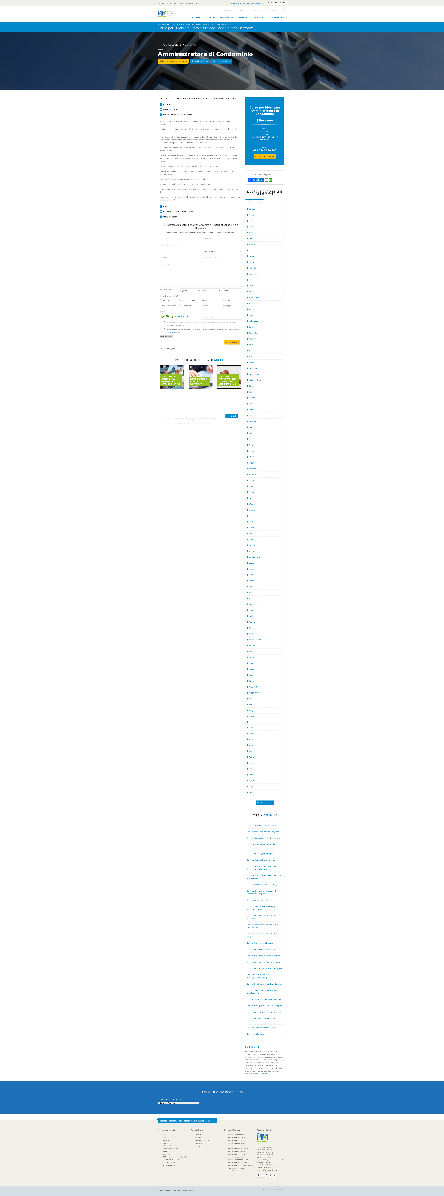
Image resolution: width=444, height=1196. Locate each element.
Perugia (251, 634)
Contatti (165, 1143)
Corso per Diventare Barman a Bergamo (262, 1028)
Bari (250, 315)
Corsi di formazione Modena (238, 1160)
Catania (251, 392)
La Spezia (252, 510)
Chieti (250, 404)
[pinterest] (276, 3)
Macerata (252, 545)
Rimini (250, 232)
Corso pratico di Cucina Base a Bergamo (262, 949)
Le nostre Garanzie (221, 61)
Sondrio (251, 751)
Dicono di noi (259, 18)
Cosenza (251, 415)
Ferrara (251, 451)
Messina (251, 569)
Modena (251, 581)
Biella (250, 345)
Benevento (252, 333)
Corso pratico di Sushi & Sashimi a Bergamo (263, 956)
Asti (249, 303)
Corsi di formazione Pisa (236, 1154)
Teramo (251, 763)
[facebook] (268, 3)
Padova (251, 616)
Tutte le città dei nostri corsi (237, 1171)
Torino (251, 775)
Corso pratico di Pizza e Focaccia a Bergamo (264, 1012)
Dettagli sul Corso (200, 61)
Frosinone (252, 468)
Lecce (250, 522)
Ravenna (251, 209)
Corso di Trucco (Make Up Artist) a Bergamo (263, 838)
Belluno (251, 327)
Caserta (251, 386)
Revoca (170, 1154)
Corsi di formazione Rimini (237, 1140)
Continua (264, 1074)
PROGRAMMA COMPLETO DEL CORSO (178, 115)
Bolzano (251, 350)
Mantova (251, 551)
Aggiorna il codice (181, 316)
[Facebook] (258, 1176)
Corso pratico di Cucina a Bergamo (260, 943)
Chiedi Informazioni (277, 18)
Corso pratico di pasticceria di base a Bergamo (264, 1006)
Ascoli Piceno (253, 297)
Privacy (164, 1154)
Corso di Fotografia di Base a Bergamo (261, 825)
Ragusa (251, 681)
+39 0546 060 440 (239, 3)
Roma (250, 704)
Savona (251, 733)
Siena (250, 739)
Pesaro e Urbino (254, 640)
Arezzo (251, 291)
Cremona (252, 421)
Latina (250, 516)
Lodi (250, 533)
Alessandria (252, 274)
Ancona (251, 280)
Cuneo (251, 433)
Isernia (251, 492)
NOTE (165, 206)
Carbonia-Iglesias (255, 380)
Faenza (251, 215)
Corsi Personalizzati (202, 1140)
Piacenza (251, 262)
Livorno (251, 527)
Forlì (250, 221)
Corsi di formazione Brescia (237, 1151)
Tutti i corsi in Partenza (236, 1168)
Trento (251, 792)
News (164, 1138)
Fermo (251, 445)
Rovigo (251, 710)
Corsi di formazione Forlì (236, 1143)
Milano (251, 575)
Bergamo (252, 339)
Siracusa (251, 745)
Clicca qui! (231, 416)
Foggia (251, 463)
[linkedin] (272, 3)
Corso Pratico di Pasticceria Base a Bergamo (264, 999)
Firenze (251, 457)
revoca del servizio (175, 332)
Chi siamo (228, 11)
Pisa (250, 651)
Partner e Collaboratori (170, 1149)
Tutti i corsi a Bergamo (255, 1034)
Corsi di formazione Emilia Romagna (240, 1165)
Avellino (251, 309)
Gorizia (251, 480)
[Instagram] (274, 1176)
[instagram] (280, 3)
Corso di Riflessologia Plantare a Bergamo (263, 832)
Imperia (251, 498)
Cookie (164, 1151)
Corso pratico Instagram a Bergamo (260, 853)
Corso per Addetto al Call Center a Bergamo (263, 884)
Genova (251, 486)
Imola (250, 238)
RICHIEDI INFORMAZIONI (264, 156)
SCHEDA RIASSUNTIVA (171, 109)
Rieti (250, 699)
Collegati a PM (167, 1146)
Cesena (251, 227)
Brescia (251, 356)
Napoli (251, 592)
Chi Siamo (165, 1140)
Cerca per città (243, 18)
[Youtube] (266, 1176)
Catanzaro (252, 398)
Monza (251, 586)
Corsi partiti (199, 1146)
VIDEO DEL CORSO (170, 217)
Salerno (251, 716)
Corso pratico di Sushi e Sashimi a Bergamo (263, 962)
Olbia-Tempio (253, 604)
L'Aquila (251, 504)
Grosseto (252, 474)
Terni (250, 769)
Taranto (251, 757)
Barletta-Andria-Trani (256, 321)
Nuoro (251, 598)
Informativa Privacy (166, 336)
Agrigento (252, 268)
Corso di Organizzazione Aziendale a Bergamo (264, 984)
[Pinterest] (270, 1176)
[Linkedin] (262, 1176)
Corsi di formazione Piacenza (238, 1149)
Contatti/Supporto (242, 11)
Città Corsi (198, 1143)
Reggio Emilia (253, 693)
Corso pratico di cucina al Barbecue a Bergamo (264, 968)
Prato (250, 675)
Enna (250, 439)
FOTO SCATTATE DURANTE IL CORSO (178, 211)
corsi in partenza (177, 24)
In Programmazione (254, 202)
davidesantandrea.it (278, 1190)
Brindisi (251, 362)
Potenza (251, 669)
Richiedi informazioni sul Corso (173, 61)
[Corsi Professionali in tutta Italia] (262, 1138)
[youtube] (284, 3)
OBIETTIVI (167, 104)
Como (250, 409)
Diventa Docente (258, 11)
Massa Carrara (254, 557)
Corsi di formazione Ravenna (238, 1138)
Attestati (198, 1135)
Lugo (250, 250)
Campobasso (253, 374)
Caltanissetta (253, 368)
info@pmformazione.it (257, 3)
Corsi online (210, 18)
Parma (251, 256)
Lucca (250, 539)
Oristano (251, 610)
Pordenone (252, 663)
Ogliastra (251, 780)
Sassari (251, 727)
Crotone (251, 427)
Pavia (250, 628)
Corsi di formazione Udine (237, 1157)
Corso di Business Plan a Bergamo (260, 900)
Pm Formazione (163, 24)
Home (164, 1135)
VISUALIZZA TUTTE (264, 803)
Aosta (250, 286)
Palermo (251, 622)
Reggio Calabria (254, 687)
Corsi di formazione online (237, 1162)
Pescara (251, 645)
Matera (251, 563)
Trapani (251, 786)
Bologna (251, 244)
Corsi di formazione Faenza (237, 1135)
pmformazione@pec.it (264, 1162)
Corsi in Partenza (226, 18)
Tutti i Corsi (195, 18)
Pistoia (251, 657)
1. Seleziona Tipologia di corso (169, 1099)
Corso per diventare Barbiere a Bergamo (262, 860)
